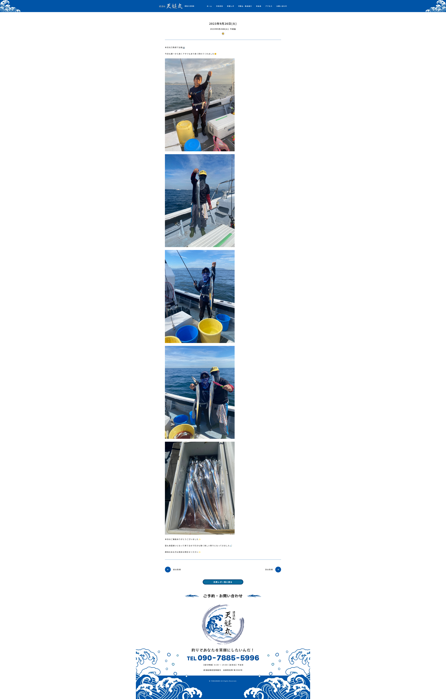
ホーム (209, 6)
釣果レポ (230, 6)
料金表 (258, 6)
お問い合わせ (281, 6)
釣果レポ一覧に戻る (223, 582)
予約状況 (219, 6)
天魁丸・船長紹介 (245, 6)
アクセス (268, 6)
